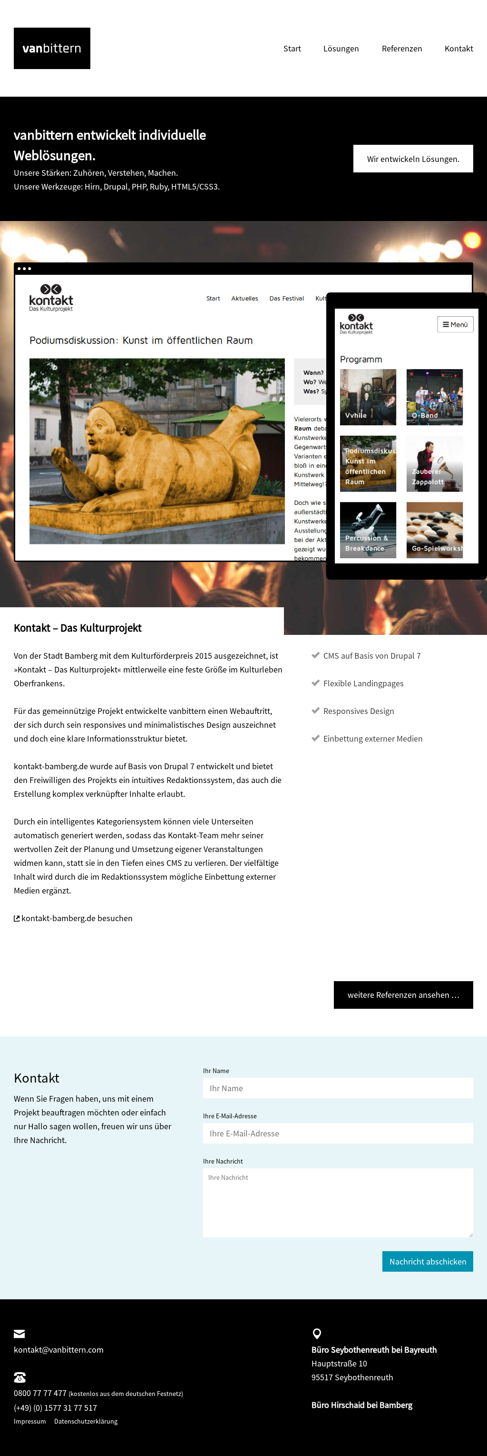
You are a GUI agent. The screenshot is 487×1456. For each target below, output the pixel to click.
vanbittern (32, 34)
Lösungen (341, 48)
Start (292, 48)
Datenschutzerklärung (85, 1421)
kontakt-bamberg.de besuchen (77, 918)
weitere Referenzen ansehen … (403, 994)
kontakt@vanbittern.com (59, 1349)
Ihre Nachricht (223, 1161)
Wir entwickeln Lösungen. (413, 158)
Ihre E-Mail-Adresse (230, 1116)
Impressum (30, 1421)
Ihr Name (216, 1070)
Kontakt (459, 48)
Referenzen (402, 48)
